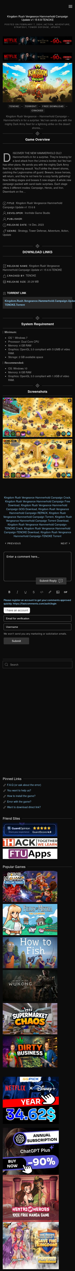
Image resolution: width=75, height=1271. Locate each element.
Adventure (62, 24)
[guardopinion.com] (30, 829)
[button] (70, 6)
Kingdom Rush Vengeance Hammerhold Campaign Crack (37, 497)
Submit (16, 640)
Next (65, 543)
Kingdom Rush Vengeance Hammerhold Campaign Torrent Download (39, 518)
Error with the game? (19, 801)
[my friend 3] (30, 842)
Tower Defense (38, 27)
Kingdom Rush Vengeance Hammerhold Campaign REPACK (39, 511)
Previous (14, 543)
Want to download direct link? (24, 807)
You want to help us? (19, 790)
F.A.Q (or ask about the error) (24, 785)
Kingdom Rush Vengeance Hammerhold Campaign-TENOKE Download (37, 530)
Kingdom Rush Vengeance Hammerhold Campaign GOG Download (36, 507)
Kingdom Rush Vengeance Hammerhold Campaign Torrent (34, 515)
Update (55, 27)
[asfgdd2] (31, 1198)
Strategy (20, 27)
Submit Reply (48, 580)
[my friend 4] (30, 853)
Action (49, 24)
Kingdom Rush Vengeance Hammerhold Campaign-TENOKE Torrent (42, 534)
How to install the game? (21, 796)
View (30, 885)
